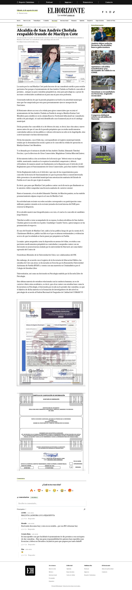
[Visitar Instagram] (110, 12)
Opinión (69, 569)
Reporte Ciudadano (26, 2)
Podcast (49, 2)
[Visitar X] (106, 12)
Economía (52, 578)
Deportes (51, 581)
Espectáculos (70, 572)
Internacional (53, 575)
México (51, 572)
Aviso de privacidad (107, 569)
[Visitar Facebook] (102, 12)
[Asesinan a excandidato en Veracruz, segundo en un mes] (103, 83)
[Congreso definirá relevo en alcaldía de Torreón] (103, 106)
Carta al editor (71, 575)
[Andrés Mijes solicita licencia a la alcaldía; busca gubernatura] (103, 34)
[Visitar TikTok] (114, 12)
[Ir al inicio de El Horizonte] (66, 12)
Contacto (109, 2)
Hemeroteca (88, 2)
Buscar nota (23, 13)
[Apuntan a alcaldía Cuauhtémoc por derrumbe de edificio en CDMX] (103, 57)
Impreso (68, 2)
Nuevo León (52, 569)
